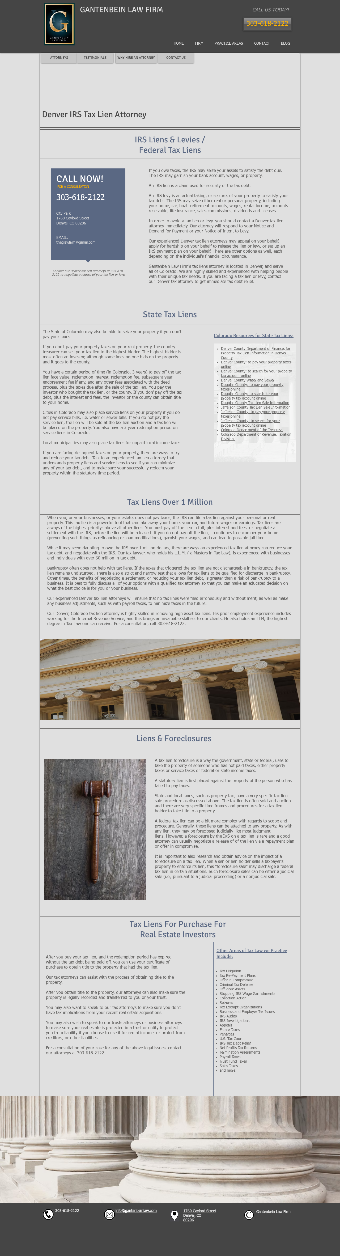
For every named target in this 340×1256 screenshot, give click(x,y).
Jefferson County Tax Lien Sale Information (256, 407)
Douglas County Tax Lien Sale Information (255, 403)
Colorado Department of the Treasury (252, 430)
